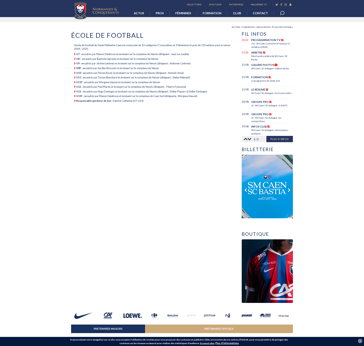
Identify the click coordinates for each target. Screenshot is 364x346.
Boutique (215, 4)
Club (237, 13)
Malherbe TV (259, 4)
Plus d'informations (227, 343)
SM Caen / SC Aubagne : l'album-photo (270, 68)
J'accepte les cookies (360, 341)
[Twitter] (276, 4)
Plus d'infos (280, 139)
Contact (260, 13)
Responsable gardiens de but (94, 100)
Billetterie (194, 4)
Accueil (236, 27)
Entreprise (236, 4)
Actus (139, 13)
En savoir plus (207, 343)
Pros (160, 13)
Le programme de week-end (265, 80)
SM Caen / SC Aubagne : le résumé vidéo (271, 93)
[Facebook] (281, 4)
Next (250, 139)
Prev (244, 139)
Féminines (183, 13)
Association (263, 27)
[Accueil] (99, 9)
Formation (212, 13)
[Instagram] (285, 4)
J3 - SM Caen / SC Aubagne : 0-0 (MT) (269, 105)
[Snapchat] (290, 4)
